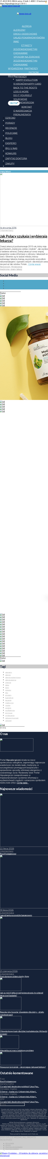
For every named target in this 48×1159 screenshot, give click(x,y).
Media (11, 76)
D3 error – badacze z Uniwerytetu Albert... (18, 1091)
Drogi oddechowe (25, 34)
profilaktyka (10, 710)
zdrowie (8, 721)
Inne (16, 41)
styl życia (8, 713)
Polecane (11, 133)
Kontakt (26, 107)
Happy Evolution (27, 80)
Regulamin (9, 1143)
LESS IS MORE (21, 91)
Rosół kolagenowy (8, 1081)
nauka (7, 705)
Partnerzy (31, 68)
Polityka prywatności (14, 1147)
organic (8, 708)
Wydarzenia (15, 68)
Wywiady (21, 76)
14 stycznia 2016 (8, 228)
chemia (8, 682)
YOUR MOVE (20, 99)
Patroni (34, 72)
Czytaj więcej (34, 264)
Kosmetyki (30, 49)
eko (6, 693)
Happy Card (34, 84)
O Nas (16, 111)
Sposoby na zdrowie (27, 57)
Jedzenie (18, 49)
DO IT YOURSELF (22, 95)
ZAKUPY (9, 163)
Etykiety (26, 45)
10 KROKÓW (20, 84)
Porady (10, 123)
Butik (13, 103)
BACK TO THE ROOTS (25, 88)
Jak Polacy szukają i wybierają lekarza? (23, 238)
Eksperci (10, 143)
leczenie (8, 700)
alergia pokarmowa (13, 677)
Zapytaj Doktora (16, 158)
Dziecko (10, 118)
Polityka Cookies (12, 1149)
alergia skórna (10, 680)
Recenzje (11, 128)
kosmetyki (9, 698)
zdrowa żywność (12, 718)
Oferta (8, 1145)
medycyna (4, 269)
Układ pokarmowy (25, 37)
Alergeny (19, 30)
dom (7, 688)
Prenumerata (22, 114)
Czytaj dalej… (23, 783)
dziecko (8, 690)
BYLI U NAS (11, 148)
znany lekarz (16, 269)
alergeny (8, 672)
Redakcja (26, 111)
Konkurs (10, 153)
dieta (7, 685)
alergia (8, 675)
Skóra (41, 37)
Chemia (17, 53)
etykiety (8, 695)
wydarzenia (9, 715)
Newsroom (27, 102)
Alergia (26, 26)
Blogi (8, 138)
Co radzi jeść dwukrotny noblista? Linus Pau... (19, 1086)
